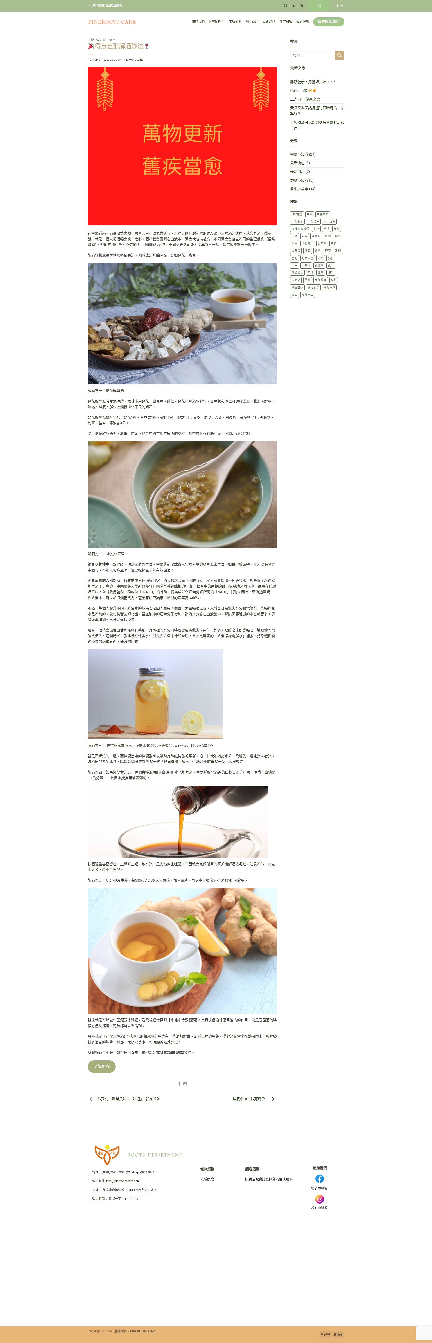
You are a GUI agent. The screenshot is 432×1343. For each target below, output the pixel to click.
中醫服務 (297, 221)
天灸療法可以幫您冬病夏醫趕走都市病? (317, 125)
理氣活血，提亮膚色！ (251, 1099)
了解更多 (102, 1066)
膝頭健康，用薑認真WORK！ (313, 82)
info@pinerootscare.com (123, 1181)
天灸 (337, 229)
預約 (334, 280)
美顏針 (306, 265)
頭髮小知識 (299, 180)
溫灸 (307, 250)
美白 (294, 265)
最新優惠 (302, 22)
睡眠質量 (307, 258)
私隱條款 (207, 1179)
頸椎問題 (313, 287)
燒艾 (318, 250)
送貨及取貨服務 (257, 1179)
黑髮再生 (307, 294)
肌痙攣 (319, 265)
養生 (294, 294)
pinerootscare (132, 59)
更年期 (322, 243)
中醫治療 (313, 221)
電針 (307, 280)
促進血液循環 (300, 229)
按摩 (338, 236)
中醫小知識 (94, 39)
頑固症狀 (297, 287)
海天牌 (296, 250)
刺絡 (316, 229)
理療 (328, 250)
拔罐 (328, 236)
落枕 (310, 272)
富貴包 (316, 236)
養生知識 (285, 22)
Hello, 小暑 (299, 90)
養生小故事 (108, 39)
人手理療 (329, 221)
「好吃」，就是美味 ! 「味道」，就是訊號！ (129, 1099)
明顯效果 (307, 243)
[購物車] (301, 6)
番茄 (338, 250)
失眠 (294, 236)
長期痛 (296, 280)
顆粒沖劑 (329, 287)
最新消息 (268, 22)
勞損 (326, 229)
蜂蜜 (321, 272)
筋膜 (331, 258)
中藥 (310, 214)
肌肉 (331, 265)
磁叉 (321, 258)
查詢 (334, 243)
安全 (305, 236)
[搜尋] (285, 6)
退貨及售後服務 (280, 1179)
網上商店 (251, 22)
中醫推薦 (322, 214)
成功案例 (235, 22)
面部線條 (320, 280)
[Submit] (339, 55)
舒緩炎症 (297, 272)
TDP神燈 (297, 214)
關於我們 (198, 22)
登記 (294, 258)
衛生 (331, 272)
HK (319, 6)
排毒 (294, 243)
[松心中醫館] (112, 22)
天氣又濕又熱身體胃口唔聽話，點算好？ (317, 111)
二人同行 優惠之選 (305, 99)
